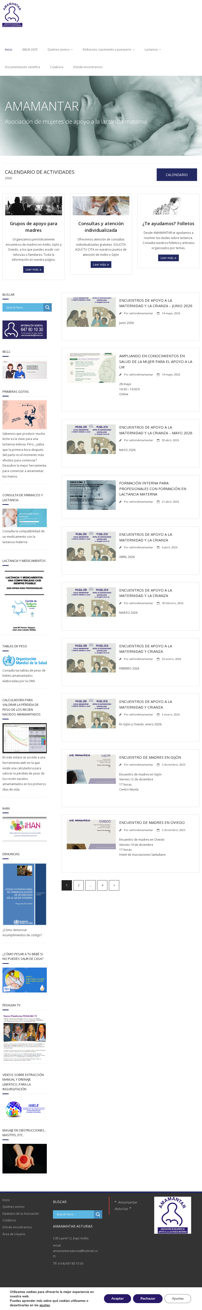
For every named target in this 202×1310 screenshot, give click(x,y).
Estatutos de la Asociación (20, 1213)
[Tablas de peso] (24, 665)
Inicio (8, 49)
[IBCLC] (24, 378)
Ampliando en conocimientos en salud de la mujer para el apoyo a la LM (155, 361)
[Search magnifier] (47, 307)
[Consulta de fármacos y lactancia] (24, 526)
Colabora (56, 67)
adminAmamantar (141, 313)
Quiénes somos (58, 49)
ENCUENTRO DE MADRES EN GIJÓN (150, 757)
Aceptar (117, 1298)
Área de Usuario (13, 1234)
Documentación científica (22, 67)
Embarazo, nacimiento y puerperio (107, 49)
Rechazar (147, 1298)
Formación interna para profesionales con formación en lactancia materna (152, 488)
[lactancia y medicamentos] (24, 632)
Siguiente (114, 885)
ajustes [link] (44, 1305)
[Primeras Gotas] (24, 428)
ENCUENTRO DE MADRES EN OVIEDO (152, 822)
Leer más (32, 269)
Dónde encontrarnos (87, 67)
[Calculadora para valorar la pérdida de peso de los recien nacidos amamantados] (24, 752)
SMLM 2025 (30, 49)
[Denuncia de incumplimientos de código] (24, 924)
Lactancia (151, 49)
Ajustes (178, 1298)
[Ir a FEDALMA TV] (24, 991)
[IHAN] (24, 840)
